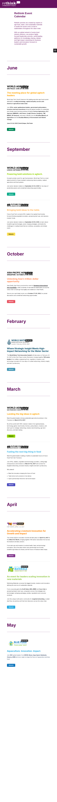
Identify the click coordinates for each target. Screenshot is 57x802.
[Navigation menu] (55, 50)
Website (11, 129)
